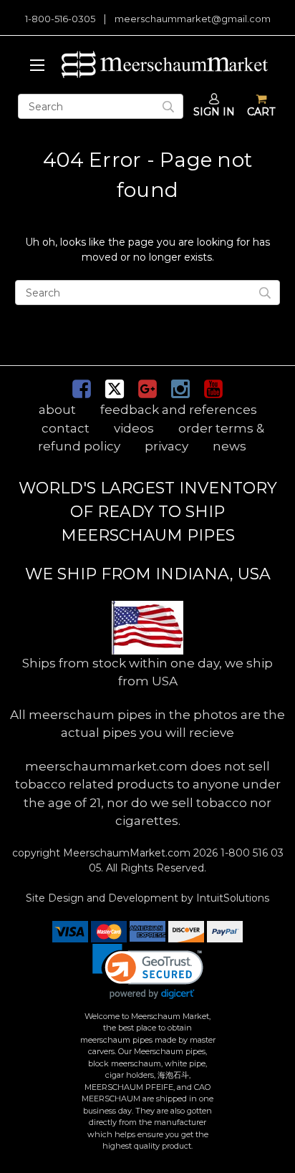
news (229, 446)
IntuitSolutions (232, 898)
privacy (166, 446)
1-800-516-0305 (60, 18)
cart (261, 111)
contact (66, 428)
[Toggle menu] (35, 64)
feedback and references (178, 409)
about (57, 409)
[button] (147, 971)
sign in (214, 111)
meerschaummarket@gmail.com (193, 18)
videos (134, 428)
